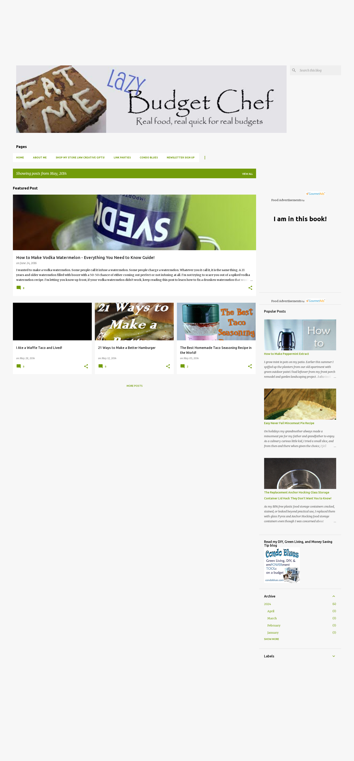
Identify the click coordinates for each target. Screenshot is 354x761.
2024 (267, 604)
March (272, 618)
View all (247, 174)
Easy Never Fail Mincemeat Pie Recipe (289, 423)
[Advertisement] (123, 28)
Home (20, 157)
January (273, 632)
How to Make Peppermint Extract (286, 353)
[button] (250, 288)
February (273, 625)
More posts (135, 385)
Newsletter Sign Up (181, 157)
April (270, 611)
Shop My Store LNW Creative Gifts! (80, 157)
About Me (40, 157)
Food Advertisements (286, 200)
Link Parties (122, 157)
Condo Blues (149, 157)
